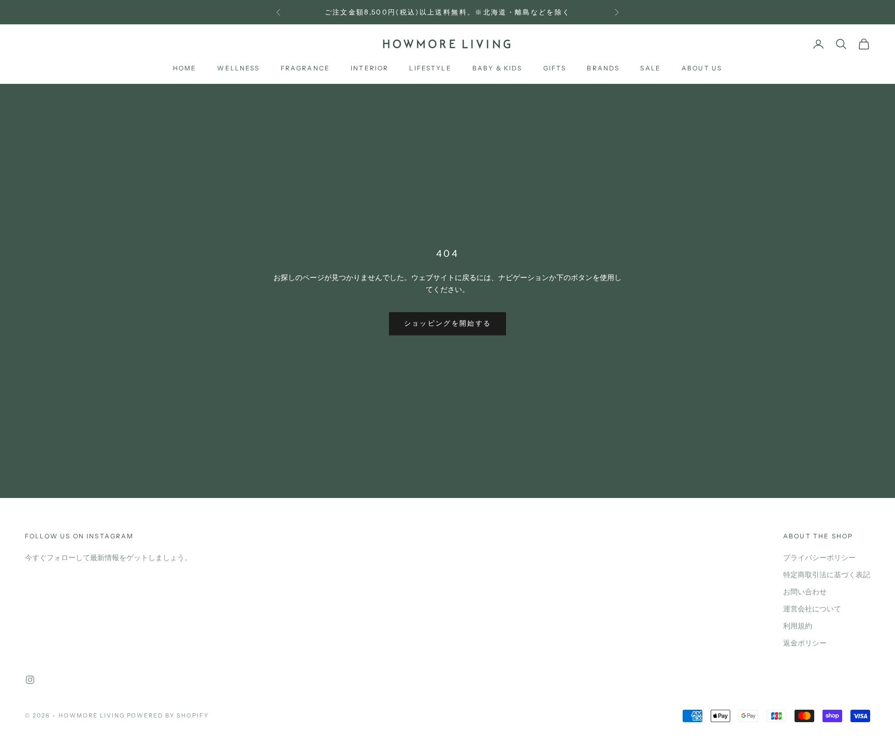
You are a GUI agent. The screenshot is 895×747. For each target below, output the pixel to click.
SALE (650, 68)
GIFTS (555, 68)
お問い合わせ (805, 592)
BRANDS (603, 68)
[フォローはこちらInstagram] (30, 680)
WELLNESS (238, 68)
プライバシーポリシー (819, 558)
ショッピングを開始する (448, 323)
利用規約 (797, 626)
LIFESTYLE (430, 68)
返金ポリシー (805, 643)
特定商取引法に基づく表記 (826, 575)
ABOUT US (702, 68)
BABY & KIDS (497, 68)
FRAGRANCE (305, 68)
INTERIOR (369, 68)
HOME (185, 68)
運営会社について (812, 609)
